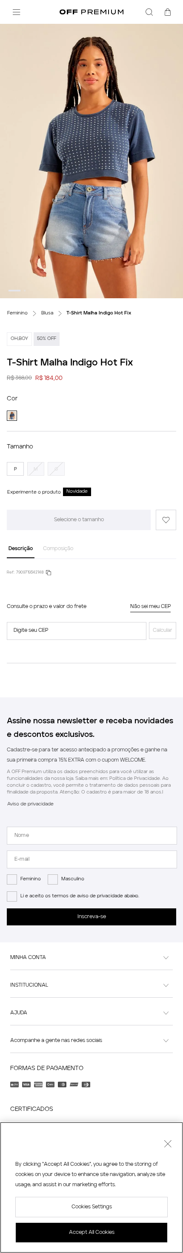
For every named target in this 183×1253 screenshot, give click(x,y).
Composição (58, 548)
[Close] (167, 1144)
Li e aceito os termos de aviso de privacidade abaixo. (79, 896)
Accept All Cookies (91, 1232)
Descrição (21, 548)
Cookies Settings (91, 1207)
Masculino (72, 879)
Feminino (30, 879)
